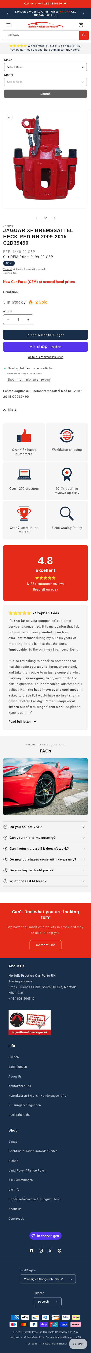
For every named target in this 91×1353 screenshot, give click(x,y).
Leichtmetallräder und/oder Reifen (33, 1151)
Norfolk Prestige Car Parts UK (40, 1332)
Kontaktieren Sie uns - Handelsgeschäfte (37, 1095)
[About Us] (29, 1022)
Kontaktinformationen (54, 1343)
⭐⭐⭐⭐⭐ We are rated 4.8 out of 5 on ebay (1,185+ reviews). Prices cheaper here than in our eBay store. (45, 47)
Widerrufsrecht (33, 1337)
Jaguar (13, 1141)
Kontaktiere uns (19, 1086)
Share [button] (12, 409)
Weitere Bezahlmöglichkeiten (45, 356)
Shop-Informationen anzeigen (28, 379)
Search (45, 94)
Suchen (13, 1057)
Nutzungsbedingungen (24, 1105)
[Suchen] (84, 35)
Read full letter (19, 722)
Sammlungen (17, 1066)
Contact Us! (45, 945)
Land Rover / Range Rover (27, 1170)
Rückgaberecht (19, 1114)
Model (8, 75)
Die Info (13, 1189)
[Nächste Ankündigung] (83, 13)
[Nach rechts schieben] (54, 218)
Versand (7, 269)
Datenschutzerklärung (59, 1337)
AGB (78, 1337)
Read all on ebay (45, 589)
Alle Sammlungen (20, 1180)
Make (8, 60)
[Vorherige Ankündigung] (7, 13)
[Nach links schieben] (36, 218)
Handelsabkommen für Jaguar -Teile (34, 1199)
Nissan (13, 1161)
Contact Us (16, 1218)
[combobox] (45, 35)
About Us (15, 1076)
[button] (8, 25)
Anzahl (7, 311)
